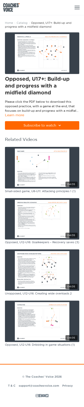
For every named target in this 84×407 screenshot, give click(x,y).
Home (9, 23)
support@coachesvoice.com (39, 385)
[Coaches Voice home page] (13, 7)
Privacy (67, 385)
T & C (12, 385)
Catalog (22, 23)
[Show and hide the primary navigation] (77, 7)
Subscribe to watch (39, 125)
